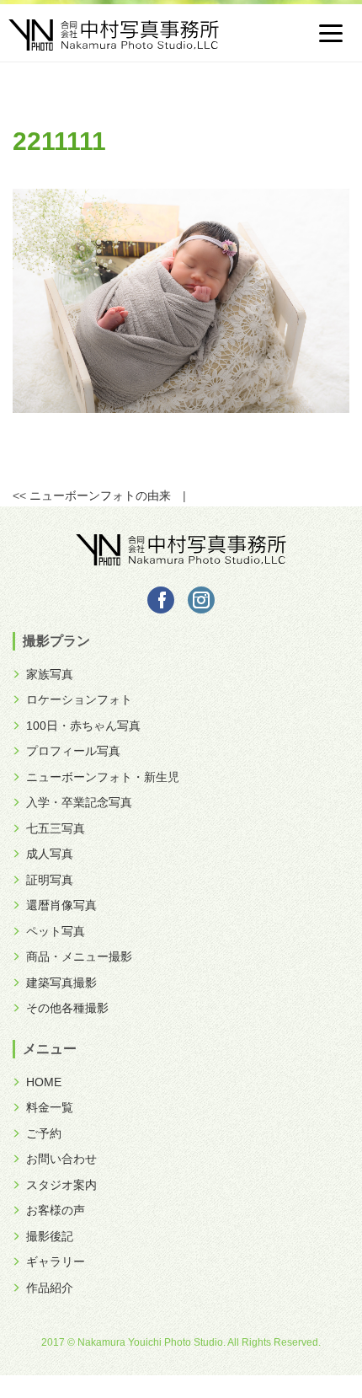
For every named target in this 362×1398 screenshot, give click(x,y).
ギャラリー (55, 1261)
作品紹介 (49, 1287)
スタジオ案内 (61, 1185)
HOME (43, 1082)
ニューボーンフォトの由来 (100, 495)
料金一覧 (49, 1107)
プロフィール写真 (73, 751)
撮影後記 (49, 1236)
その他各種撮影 (67, 1008)
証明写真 (49, 879)
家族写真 (49, 674)
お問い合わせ (61, 1158)
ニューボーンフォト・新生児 (102, 777)
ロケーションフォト (79, 699)
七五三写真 (55, 828)
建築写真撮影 (61, 982)
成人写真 (49, 853)
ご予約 (43, 1133)
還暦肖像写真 (61, 905)
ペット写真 (55, 931)
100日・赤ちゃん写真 (83, 725)
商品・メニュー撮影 (79, 956)
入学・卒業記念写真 (79, 802)
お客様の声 (55, 1210)
